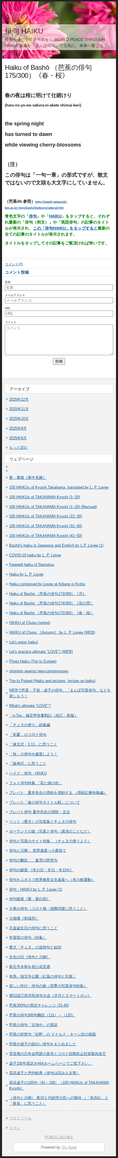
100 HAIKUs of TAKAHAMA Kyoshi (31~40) (45, 526)
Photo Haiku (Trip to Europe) (32, 661)
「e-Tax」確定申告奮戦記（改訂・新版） (43, 715)
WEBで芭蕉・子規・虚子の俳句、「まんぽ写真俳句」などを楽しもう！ (60, 693)
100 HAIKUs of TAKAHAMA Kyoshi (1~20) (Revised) (53, 507)
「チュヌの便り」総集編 (29, 725)
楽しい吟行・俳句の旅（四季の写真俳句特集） (48, 986)
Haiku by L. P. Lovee (26, 574)
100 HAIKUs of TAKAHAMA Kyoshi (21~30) (45, 516)
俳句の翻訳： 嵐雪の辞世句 (33, 860)
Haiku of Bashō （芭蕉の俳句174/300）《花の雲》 (51, 603)
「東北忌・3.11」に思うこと (33, 744)
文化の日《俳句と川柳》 (29, 957)
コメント (10, 322)
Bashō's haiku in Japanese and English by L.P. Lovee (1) (56, 545)
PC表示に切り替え (59, 1137)
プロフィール (20, 1118)
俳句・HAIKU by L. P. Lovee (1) (35, 889)
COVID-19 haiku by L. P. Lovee (35, 555)
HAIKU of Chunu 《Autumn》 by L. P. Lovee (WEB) (52, 632)
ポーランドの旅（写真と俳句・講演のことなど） (50, 831)
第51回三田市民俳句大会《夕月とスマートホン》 (50, 995)
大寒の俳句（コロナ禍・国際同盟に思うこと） (48, 908)
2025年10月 (19, 418)
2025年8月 (18, 438)
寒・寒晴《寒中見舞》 (27, 477)
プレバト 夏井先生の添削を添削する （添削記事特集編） (58, 793)
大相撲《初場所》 (24, 918)
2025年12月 (19, 399)
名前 (8, 282)
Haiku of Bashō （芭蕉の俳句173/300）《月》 (47, 594)
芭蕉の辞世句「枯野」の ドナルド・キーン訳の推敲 (52, 1034)
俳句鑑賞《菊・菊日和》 (29, 899)
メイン (14, 1128)
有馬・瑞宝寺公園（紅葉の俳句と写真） (42, 976)
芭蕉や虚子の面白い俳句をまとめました (42, 1044)
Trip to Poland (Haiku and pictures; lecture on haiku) (52, 681)
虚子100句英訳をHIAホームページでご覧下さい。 (50, 1063)
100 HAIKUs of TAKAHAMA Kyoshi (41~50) (45, 535)
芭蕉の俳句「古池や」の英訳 (33, 1025)
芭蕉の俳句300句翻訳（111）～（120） (42, 1015)
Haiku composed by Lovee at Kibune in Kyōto (47, 584)
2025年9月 (18, 428)
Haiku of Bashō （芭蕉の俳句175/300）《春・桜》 (51, 613)
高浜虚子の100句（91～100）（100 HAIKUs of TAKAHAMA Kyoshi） (59, 1085)
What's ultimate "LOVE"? (30, 706)
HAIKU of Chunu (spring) (29, 623)
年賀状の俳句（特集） (27, 937)
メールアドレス (15, 295)
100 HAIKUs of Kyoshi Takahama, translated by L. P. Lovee (59, 487)
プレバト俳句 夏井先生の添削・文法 (39, 812)
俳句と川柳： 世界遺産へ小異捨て (37, 850)
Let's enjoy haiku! (23, 642)
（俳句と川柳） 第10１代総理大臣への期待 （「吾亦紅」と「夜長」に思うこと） (59, 1101)
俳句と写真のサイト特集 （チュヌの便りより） (50, 841)
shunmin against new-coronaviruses (38, 671)
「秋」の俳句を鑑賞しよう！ (33, 754)
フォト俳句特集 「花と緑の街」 (35, 783)
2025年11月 (19, 409)
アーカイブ (19, 389)
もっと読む (18, 447)
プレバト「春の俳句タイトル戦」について (44, 802)
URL (8, 308)
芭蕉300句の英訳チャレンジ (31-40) (39, 1005)
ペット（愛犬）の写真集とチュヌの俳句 (42, 821)
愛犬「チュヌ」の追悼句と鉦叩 (35, 947)
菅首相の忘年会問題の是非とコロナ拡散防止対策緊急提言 (57, 1054)
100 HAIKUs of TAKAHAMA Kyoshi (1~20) (44, 497)
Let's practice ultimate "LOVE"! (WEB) (41, 651)
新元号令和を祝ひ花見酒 (29, 967)
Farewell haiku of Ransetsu (31, 564)
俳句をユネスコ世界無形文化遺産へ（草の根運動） (52, 880)
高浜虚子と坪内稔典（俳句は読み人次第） (44, 1073)
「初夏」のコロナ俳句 (27, 734)
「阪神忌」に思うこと (27, 763)
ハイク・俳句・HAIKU (28, 773)
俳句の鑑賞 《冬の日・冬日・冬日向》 (41, 870)
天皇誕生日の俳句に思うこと (33, 928)
